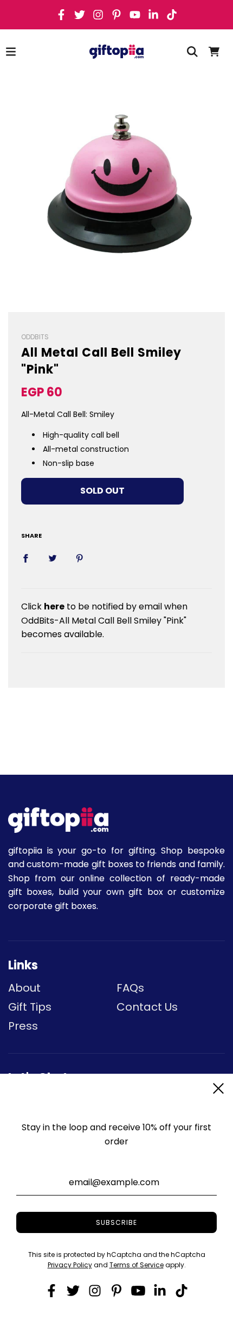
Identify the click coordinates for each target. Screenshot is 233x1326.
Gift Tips (29, 1006)
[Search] (192, 52)
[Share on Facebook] (25, 558)
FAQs (130, 987)
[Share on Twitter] (52, 558)
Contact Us (147, 1006)
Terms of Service (136, 1264)
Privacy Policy (70, 1264)
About (24, 987)
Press (23, 1026)
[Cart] (214, 52)
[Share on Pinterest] (79, 558)
